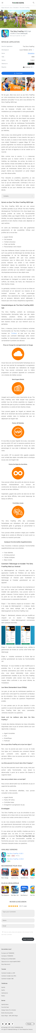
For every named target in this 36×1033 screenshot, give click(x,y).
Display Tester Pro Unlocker (8, 1010)
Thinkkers (14, 333)
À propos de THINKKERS (7, 953)
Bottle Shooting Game (7, 1013)
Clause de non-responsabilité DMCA (10, 961)
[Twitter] (6, 1024)
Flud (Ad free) (5, 1007)
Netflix (3, 990)
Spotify (3, 987)
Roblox (3, 995)
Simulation (16, 7)
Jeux (11, 7)
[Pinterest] (12, 1024)
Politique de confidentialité (8, 958)
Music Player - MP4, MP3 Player (9, 1015)
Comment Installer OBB (7, 978)
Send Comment (28, 939)
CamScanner (4, 993)
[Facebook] (2, 1024)
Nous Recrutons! (5, 964)
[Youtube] (9, 1024)
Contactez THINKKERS (7, 956)
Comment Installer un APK (8, 973)
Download (18, 73)
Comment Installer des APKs (8, 976)
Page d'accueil (5, 7)
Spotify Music (4, 1004)
